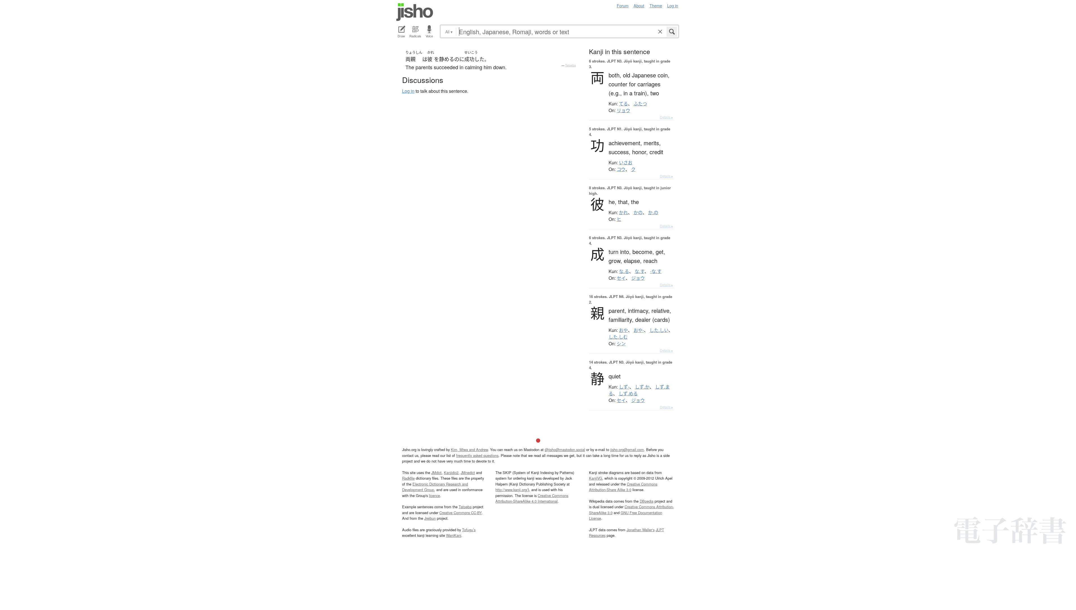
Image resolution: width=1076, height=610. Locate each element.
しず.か (642, 387)
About (639, 5)
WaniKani (453, 535)
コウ (621, 169)
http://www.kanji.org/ (511, 489)
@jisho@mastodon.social (565, 449)
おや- (639, 330)
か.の (653, 212)
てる (623, 104)
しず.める (628, 394)
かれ (623, 212)
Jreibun (430, 518)
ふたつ (640, 104)
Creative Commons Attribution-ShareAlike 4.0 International (531, 498)
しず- (624, 387)
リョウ (623, 110)
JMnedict (468, 472)
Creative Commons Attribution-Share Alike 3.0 (623, 486)
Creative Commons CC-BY (460, 512)
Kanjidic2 (451, 472)
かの (638, 212)
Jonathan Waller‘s (641, 529)
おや (623, 330)
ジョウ (638, 278)
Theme (656, 5)
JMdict (436, 472)
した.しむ (618, 337)
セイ (621, 278)
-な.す (656, 271)
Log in (672, 5)
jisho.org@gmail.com (627, 449)
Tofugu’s (469, 529)
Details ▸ (666, 117)
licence (434, 495)
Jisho (414, 12)
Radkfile (408, 478)
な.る (624, 271)
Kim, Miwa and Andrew (469, 449)
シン (621, 344)
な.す (639, 271)
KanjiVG (595, 478)
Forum (623, 5)
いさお (625, 163)
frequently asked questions (477, 455)
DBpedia (646, 501)
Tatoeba (570, 65)
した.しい (659, 330)
